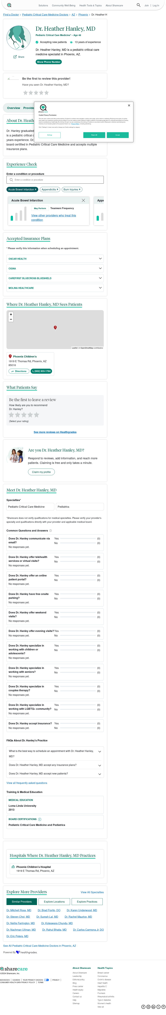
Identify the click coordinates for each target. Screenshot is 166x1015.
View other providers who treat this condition (53, 217)
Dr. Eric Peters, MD (17, 936)
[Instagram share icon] (148, 1008)
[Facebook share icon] (143, 1008)
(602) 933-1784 (43, 371)
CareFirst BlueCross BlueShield (30, 278)
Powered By (9, 952)
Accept (118, 135)
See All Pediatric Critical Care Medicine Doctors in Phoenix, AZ (39, 946)
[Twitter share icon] (158, 1008)
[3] (36, 92)
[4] (41, 92)
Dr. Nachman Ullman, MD (21, 929)
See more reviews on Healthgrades (55, 432)
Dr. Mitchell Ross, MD (18, 910)
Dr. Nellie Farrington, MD (20, 923)
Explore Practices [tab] (87, 901)
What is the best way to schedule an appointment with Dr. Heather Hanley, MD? (51, 753)
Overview (13, 108)
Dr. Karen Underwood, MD (82, 910)
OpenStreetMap (87, 347)
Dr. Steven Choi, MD (18, 916)
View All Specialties (92, 892)
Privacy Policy (75, 124)
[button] (50, 530)
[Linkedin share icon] (153, 1008)
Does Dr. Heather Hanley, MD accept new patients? (38, 773)
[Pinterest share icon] (163, 1008)
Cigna (12, 268)
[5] (46, 92)
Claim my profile (41, 472)
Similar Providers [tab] (22, 901)
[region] (83, 122)
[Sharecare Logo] (9, 5)
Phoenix (83, 14)
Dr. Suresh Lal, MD (47, 916)
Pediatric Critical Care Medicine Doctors (45, 14)
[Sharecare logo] (34, 969)
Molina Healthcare (21, 288)
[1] (25, 92)
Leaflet (74, 347)
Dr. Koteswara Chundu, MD (57, 923)
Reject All (94, 135)
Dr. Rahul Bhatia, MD (54, 929)
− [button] (11, 319)
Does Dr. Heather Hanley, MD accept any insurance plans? (43, 765)
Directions (20, 371)
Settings (49, 135)
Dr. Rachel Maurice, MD (78, 916)
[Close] (129, 105)
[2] (30, 92)
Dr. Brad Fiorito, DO (49, 910)
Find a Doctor (11, 14)
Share (21, 56)
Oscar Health (17, 258)
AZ (73, 14)
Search (138, 5)
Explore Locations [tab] (54, 901)
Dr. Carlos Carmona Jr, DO (88, 929)
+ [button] (11, 314)
